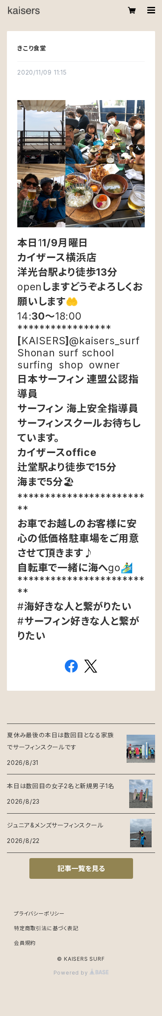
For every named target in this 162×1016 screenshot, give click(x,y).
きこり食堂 (31, 48)
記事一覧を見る (81, 868)
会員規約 (25, 943)
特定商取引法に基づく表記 (46, 928)
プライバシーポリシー (39, 913)
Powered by (72, 972)
